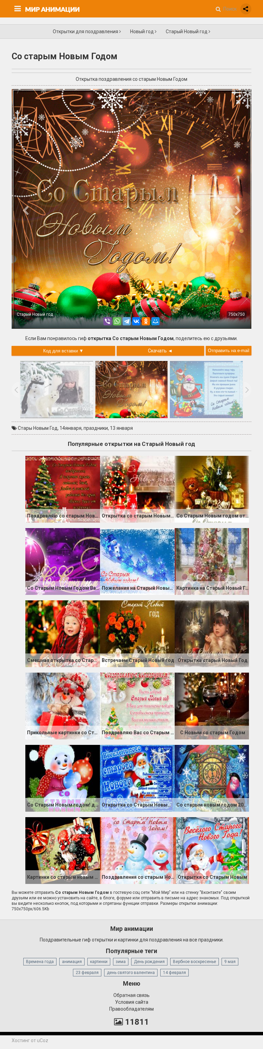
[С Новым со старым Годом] (212, 705)
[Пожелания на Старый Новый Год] (137, 561)
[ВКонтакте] (136, 321)
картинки (99, 961)
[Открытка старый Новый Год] (212, 633)
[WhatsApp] (117, 321)
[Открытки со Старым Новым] (212, 850)
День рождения (149, 961)
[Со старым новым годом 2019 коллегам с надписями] (212, 777)
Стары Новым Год (38, 428)
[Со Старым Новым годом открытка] (212, 488)
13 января (121, 428)
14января (71, 428)
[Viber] (107, 321)
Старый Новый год (187, 31)
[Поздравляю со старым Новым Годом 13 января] (62, 488)
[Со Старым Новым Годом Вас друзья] (62, 561)
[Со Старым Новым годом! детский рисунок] (62, 777)
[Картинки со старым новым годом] (62, 850)
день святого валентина (131, 972)
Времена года (40, 961)
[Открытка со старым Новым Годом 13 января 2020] (137, 488)
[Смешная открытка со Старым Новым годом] (62, 633)
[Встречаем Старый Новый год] (137, 633)
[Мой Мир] (155, 321)
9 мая (230, 961)
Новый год (142, 31)
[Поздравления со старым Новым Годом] (137, 850)
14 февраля (174, 972)
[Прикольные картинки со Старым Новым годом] (62, 705)
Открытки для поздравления (86, 31)
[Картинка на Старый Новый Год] (212, 561)
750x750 (236, 314)
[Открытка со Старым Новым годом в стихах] (137, 777)
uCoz (42, 1040)
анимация (72, 961)
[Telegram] (127, 321)
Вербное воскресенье (194, 961)
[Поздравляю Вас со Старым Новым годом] (137, 705)
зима (121, 961)
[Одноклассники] (146, 321)
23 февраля (87, 972)
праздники (96, 428)
